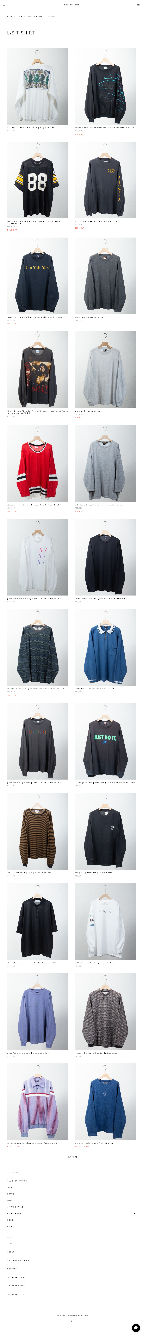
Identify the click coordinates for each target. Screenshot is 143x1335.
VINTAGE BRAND (15, 1207)
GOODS (11, 1220)
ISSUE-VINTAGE (34, 17)
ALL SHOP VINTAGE (17, 1181)
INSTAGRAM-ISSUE (16, 1277)
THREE (10, 1200)
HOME (10, 1243)
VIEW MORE (71, 1157)
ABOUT (10, 1252)
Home (9, 17)
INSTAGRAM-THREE (16, 1294)
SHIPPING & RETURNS (18, 1260)
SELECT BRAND (14, 1213)
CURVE (10, 1194)
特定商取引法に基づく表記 (79, 1315)
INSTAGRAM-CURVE (17, 1286)
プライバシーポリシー (62, 1315)
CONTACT (12, 1269)
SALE (9, 1226)
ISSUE (19, 17)
